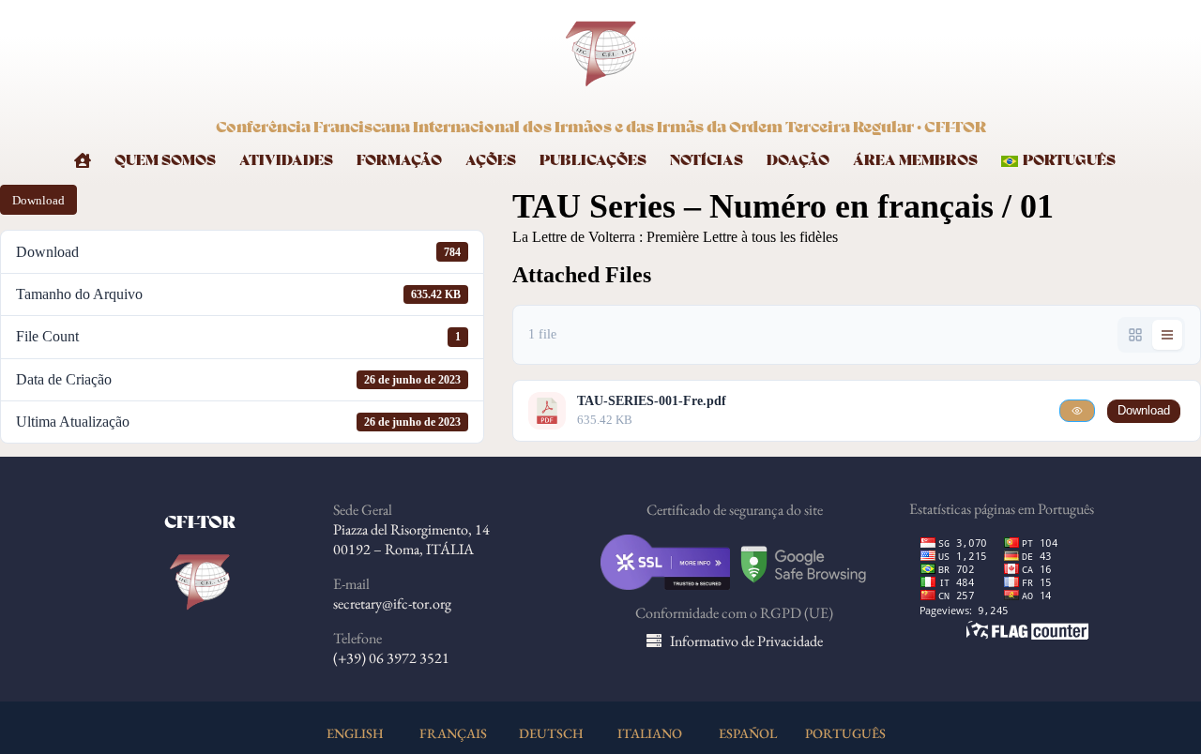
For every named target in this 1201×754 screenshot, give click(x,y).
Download (38, 200)
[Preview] (1077, 411)
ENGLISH (355, 733)
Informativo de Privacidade (746, 641)
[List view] (1167, 335)
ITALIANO (649, 733)
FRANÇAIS (453, 733)
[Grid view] (1135, 335)
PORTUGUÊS (845, 733)
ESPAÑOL (748, 733)
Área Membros (915, 161)
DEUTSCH (551, 733)
